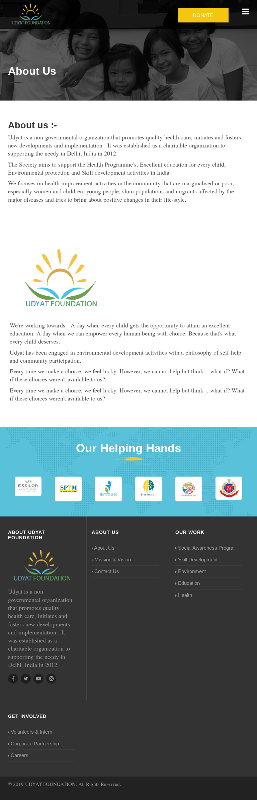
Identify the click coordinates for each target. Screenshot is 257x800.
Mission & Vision (112, 559)
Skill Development (198, 559)
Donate (203, 15)
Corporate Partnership (35, 743)
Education (189, 583)
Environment (192, 571)
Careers (19, 755)
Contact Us (106, 571)
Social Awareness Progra (205, 548)
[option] (28, 486)
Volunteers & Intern (31, 732)
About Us (104, 548)
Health (185, 595)
